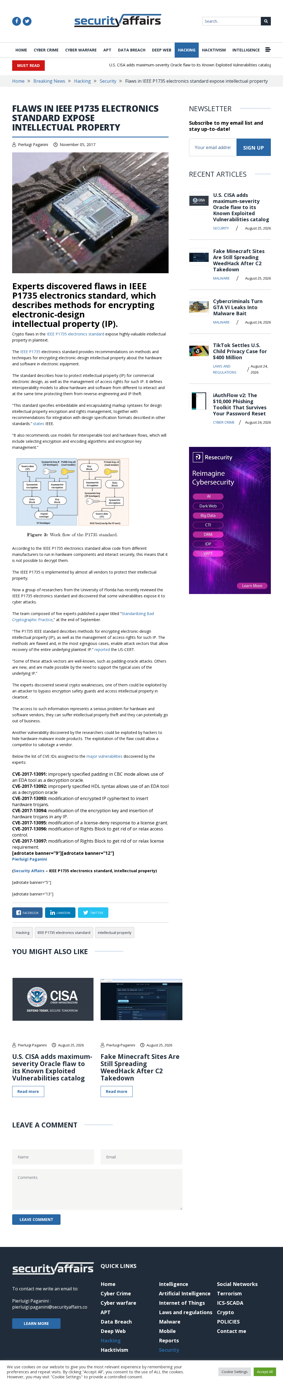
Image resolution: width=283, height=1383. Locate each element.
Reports (169, 1340)
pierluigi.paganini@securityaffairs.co (49, 1307)
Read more (28, 1091)
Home (21, 50)
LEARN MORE (36, 1323)
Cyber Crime (46, 50)
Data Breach (131, 50)
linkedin (63, 913)
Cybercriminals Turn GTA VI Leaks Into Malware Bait (238, 307)
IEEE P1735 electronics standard (75, 334)
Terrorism (229, 1293)
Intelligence (246, 50)
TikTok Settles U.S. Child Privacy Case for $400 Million (240, 351)
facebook (31, 913)
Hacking (186, 50)
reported (103, 649)
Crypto (225, 1312)
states (38, 423)
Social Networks (237, 1284)
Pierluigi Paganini (33, 144)
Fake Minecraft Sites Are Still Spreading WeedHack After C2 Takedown (140, 1067)
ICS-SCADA (230, 1302)
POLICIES (228, 1321)
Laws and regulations (225, 369)
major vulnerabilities (104, 756)
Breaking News (49, 81)
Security (108, 81)
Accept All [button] (265, 1371)
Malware (221, 278)
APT (107, 50)
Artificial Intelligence (185, 1293)
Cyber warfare (81, 50)
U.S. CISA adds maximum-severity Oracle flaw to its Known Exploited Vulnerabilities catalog (179, 64)
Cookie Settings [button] (235, 1371)
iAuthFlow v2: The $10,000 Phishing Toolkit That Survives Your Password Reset (239, 404)
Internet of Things (182, 1302)
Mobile (167, 1331)
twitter (96, 913)
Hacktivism (214, 50)
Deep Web (161, 50)
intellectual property (115, 932)
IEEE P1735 (30, 351)
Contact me (231, 1331)
